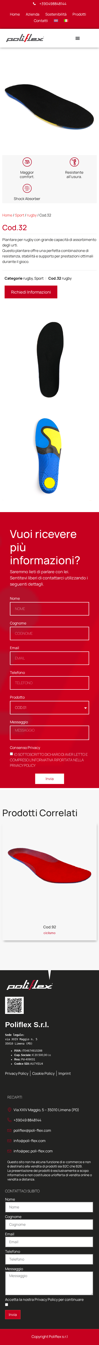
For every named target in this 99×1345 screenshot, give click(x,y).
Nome (15, 599)
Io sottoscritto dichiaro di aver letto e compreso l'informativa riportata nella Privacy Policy (49, 760)
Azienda (32, 14)
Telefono (17, 673)
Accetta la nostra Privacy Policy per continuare (44, 1300)
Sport (19, 215)
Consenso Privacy (25, 748)
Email (14, 648)
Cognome (18, 623)
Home (15, 14)
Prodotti (79, 14)
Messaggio (19, 722)
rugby (32, 215)
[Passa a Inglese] (56, 20)
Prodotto (17, 697)
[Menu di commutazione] (77, 38)
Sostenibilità (56, 14)
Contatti (41, 20)
